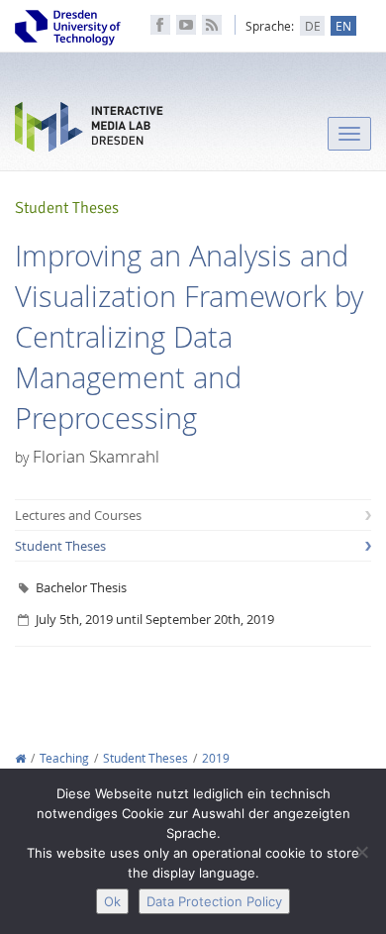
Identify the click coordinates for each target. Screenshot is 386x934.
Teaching (64, 758)
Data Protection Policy (214, 901)
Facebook (160, 25)
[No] (361, 852)
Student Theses (60, 546)
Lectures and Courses (78, 515)
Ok (112, 901)
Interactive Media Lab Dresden (89, 131)
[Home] (20, 758)
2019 (216, 758)
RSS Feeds (212, 25)
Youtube (186, 25)
